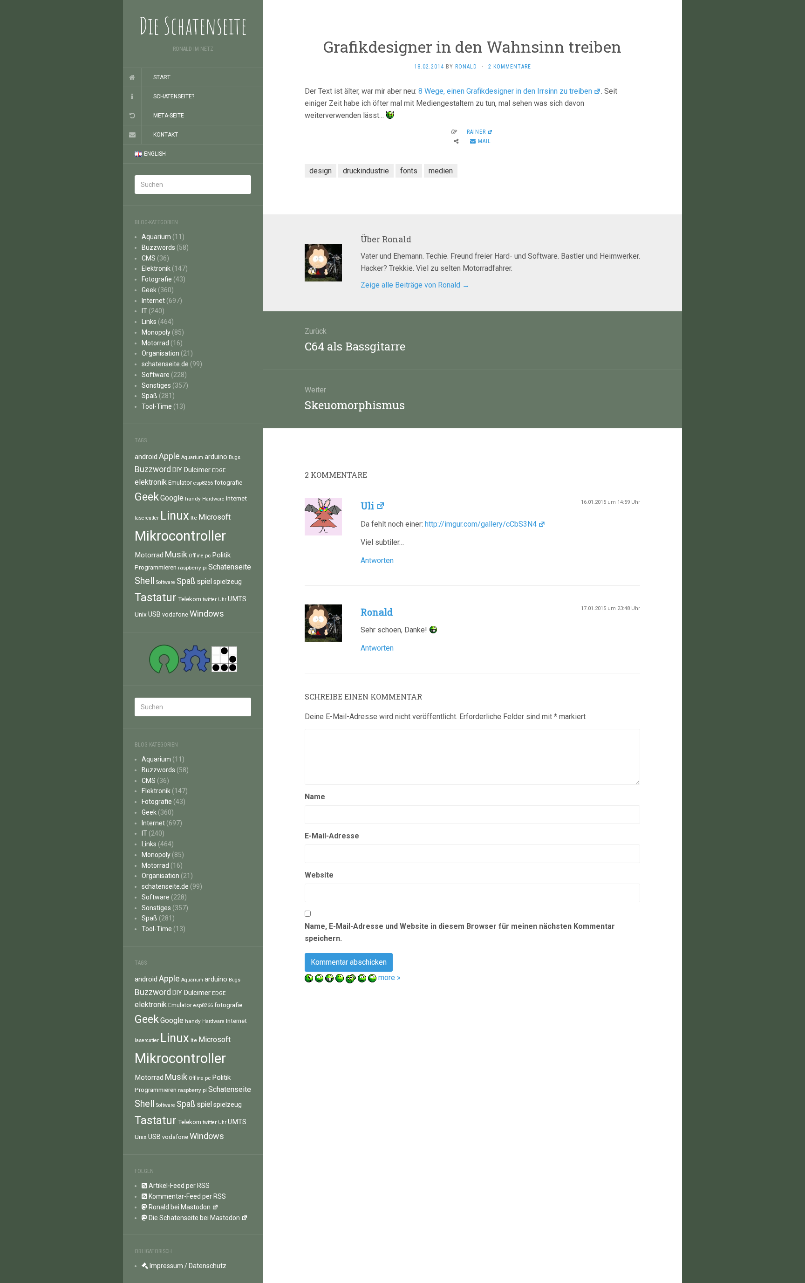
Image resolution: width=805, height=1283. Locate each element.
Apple (169, 456)
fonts (408, 170)
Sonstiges (156, 385)
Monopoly (156, 332)
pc (208, 555)
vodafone (175, 614)
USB (154, 614)
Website (319, 875)
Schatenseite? (173, 96)
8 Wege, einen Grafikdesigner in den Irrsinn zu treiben (505, 91)
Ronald (466, 66)
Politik (221, 555)
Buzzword (153, 469)
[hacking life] (224, 658)
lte (194, 518)
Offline (196, 556)
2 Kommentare (509, 66)
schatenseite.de (165, 364)
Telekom (189, 599)
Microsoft (214, 517)
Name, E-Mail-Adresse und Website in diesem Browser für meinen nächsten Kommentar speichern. (460, 932)
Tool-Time (157, 406)
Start (162, 77)
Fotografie (157, 279)
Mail (483, 141)
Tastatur (156, 597)
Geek (149, 290)
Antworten (377, 560)
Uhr (222, 600)
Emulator (180, 482)
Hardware (213, 499)
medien (441, 170)
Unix (141, 614)
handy (193, 498)
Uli (367, 506)
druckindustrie (366, 170)
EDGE (219, 470)
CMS (149, 258)
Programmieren (156, 567)
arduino (216, 456)
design (320, 170)
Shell (145, 580)
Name (315, 796)
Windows (207, 613)
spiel (204, 581)
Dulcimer (197, 470)
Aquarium (156, 236)
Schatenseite (229, 567)
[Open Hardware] (195, 658)
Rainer (476, 132)
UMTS (237, 599)
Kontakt (165, 134)
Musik (176, 554)
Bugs (234, 457)
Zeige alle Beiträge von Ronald (415, 285)
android (146, 457)
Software (156, 374)
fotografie (228, 482)
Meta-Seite (168, 115)
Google (172, 498)
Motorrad (155, 343)
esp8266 (203, 483)
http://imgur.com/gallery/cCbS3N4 (481, 524)
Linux (174, 515)
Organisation (160, 353)
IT (144, 311)
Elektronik (156, 268)
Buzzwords (158, 247)
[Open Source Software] (164, 658)
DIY (177, 469)
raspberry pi (192, 567)
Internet (153, 300)
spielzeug (227, 581)
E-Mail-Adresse (332, 835)
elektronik (151, 482)
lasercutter (147, 518)
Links (149, 321)
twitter (210, 600)
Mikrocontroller (180, 536)
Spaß (149, 395)
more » (389, 977)
